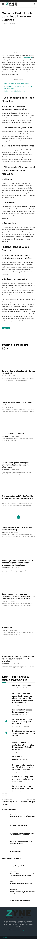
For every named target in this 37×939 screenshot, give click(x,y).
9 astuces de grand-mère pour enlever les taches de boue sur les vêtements (17, 465)
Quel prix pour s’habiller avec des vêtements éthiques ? (17, 528)
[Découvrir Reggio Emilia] (5, 865)
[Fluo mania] (18, 617)
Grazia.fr (14, 781)
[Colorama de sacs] (5, 851)
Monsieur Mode (27, 57)
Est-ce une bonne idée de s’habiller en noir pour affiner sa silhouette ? (18, 497)
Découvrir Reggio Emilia (17, 866)
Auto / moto (13, 871)
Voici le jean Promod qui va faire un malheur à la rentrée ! (21, 842)
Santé (11, 881)
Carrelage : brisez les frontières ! (20, 900)
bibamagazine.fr (6, 436)
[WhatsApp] (21, 336)
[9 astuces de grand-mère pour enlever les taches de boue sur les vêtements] (18, 452)
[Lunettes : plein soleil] (6, 687)
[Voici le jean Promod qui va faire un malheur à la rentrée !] (5, 842)
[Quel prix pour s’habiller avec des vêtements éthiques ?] (18, 517)
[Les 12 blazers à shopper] (18, 423)
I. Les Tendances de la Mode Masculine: (16, 83)
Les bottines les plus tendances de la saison (22, 787)
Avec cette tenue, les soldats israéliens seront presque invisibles (22, 892)
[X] (13, 336)
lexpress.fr (5, 630)
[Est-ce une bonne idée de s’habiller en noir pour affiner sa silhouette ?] (18, 486)
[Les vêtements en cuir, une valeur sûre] (18, 392)
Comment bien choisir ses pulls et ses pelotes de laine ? (22, 721)
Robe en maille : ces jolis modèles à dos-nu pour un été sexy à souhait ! (23, 767)
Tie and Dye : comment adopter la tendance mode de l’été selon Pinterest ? (22, 816)
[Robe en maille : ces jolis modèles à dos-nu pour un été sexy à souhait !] (6, 767)
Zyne (5, 23)
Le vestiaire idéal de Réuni (18, 825)
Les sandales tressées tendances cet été (22, 711)
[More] (26, 336)
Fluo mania (7, 627)
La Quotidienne (6, 532)
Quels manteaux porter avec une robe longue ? (22, 778)
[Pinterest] (17, 336)
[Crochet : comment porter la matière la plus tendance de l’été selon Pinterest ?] (6, 745)
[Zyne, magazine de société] (11, 4)
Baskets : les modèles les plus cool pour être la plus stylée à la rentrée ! (22, 833)
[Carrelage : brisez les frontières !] (5, 900)
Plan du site (5, 937)
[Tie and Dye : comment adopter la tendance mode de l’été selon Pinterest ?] (5, 816)
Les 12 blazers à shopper (13, 433)
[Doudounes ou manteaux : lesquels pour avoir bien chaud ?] (6, 733)
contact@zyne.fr (23, 930)
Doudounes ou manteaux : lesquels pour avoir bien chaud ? (23, 733)
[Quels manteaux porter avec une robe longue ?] (6, 779)
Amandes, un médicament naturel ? (21, 883)
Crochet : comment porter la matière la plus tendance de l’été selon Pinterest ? (23, 746)
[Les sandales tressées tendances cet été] (6, 712)
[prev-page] (3, 672)
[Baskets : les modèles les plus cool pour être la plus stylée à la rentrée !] (5, 833)
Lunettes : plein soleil (21, 685)
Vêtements (6, 328)
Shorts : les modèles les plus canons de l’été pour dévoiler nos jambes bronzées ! (18, 658)
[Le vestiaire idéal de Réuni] (5, 825)
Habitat (12, 898)
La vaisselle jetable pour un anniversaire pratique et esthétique (9, 803)
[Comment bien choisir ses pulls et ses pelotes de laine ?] (6, 721)
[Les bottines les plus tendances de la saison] (6, 788)
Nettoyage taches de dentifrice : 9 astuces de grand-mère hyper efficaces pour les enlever (17, 562)
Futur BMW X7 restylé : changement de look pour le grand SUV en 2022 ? (22, 874)
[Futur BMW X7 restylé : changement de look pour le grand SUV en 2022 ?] (5, 874)
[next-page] (6, 672)
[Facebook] (9, 336)
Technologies (13, 889)
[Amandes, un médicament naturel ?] (5, 882)
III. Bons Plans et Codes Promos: (14, 91)
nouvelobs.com (16, 705)
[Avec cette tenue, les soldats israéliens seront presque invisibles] (5, 891)
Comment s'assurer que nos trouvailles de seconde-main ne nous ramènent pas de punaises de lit (18, 596)
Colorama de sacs (15, 851)
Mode (3, 10)
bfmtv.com (5, 375)
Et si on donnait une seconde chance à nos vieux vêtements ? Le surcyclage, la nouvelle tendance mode (22, 698)
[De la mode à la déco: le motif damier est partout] (18, 361)
